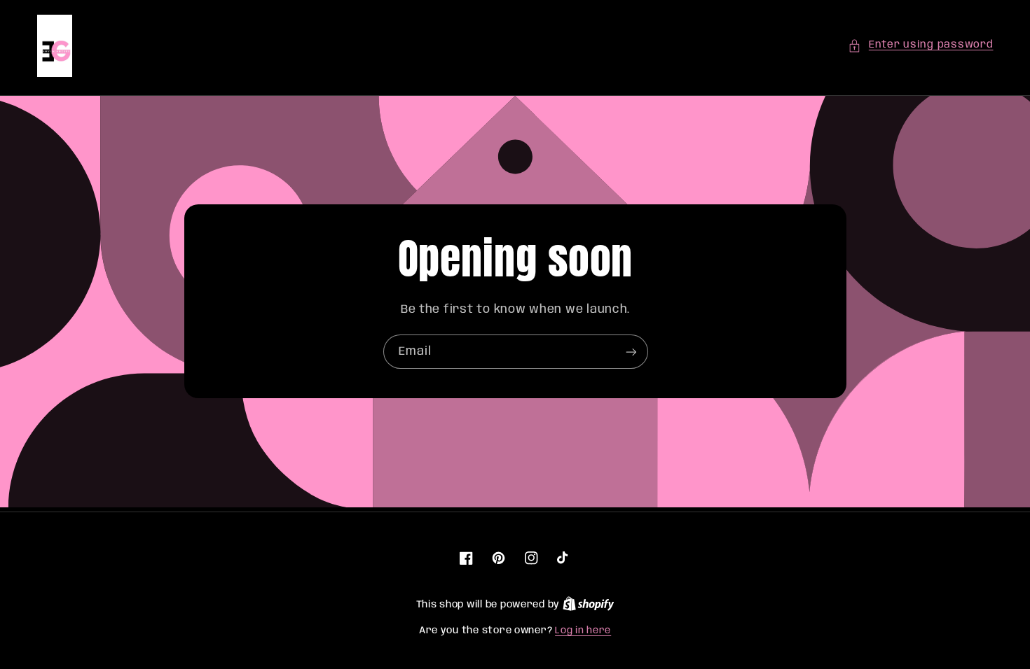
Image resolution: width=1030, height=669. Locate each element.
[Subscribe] (630, 352)
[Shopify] (588, 605)
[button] (920, 45)
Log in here (583, 630)
